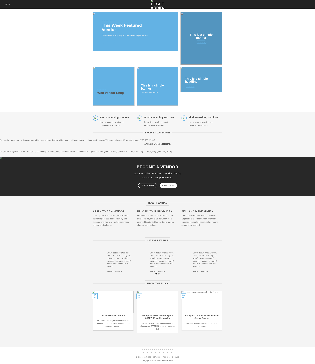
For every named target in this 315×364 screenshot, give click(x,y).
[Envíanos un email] (302, 4)
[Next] (223, 262)
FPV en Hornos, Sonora (113, 315)
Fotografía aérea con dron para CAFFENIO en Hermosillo (157, 317)
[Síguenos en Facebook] (289, 4)
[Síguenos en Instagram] (292, 4)
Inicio (138, 357)
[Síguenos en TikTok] (295, 4)
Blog (177, 357)
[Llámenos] (305, 4)
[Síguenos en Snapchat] (299, 4)
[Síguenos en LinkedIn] (308, 4)
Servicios (157, 357)
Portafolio (168, 357)
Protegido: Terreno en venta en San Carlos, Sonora (201, 317)
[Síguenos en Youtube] (312, 4)
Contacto (146, 357)
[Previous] (91, 262)
